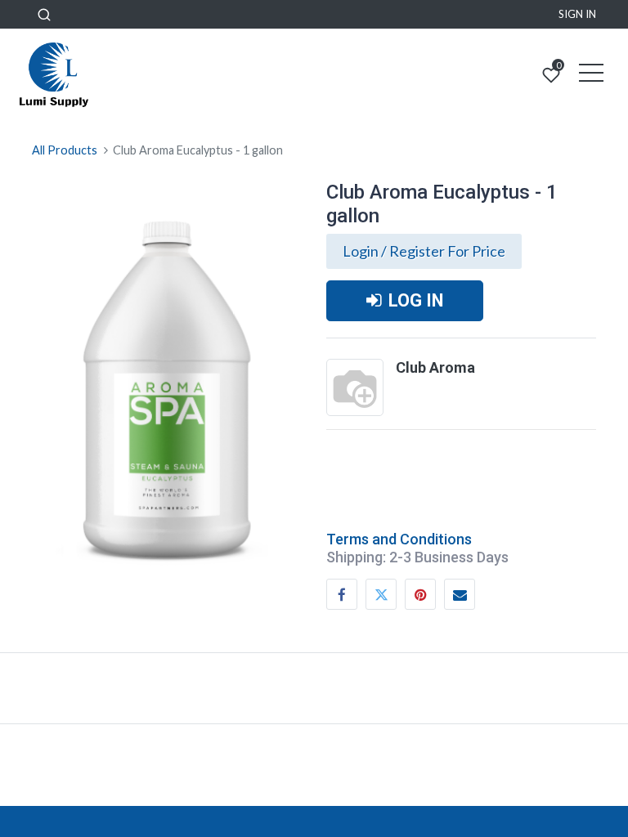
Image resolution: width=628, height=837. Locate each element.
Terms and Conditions (399, 539)
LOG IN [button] (415, 300)
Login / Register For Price (424, 251)
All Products (64, 150)
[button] (44, 14)
